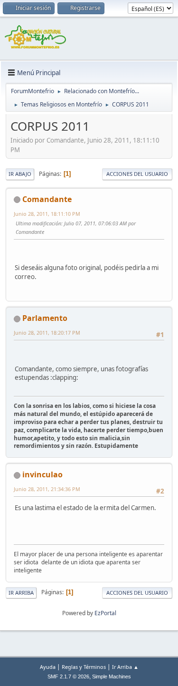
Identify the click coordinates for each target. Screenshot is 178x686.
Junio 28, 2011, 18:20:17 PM (47, 332)
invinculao (42, 474)
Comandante (47, 199)
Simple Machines (111, 676)
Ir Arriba (21, 592)
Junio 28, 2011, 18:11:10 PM (47, 213)
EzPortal (105, 613)
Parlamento (44, 318)
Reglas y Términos (84, 666)
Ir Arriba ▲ (125, 666)
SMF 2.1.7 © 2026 (68, 676)
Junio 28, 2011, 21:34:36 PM (47, 489)
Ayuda (48, 666)
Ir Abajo (20, 173)
